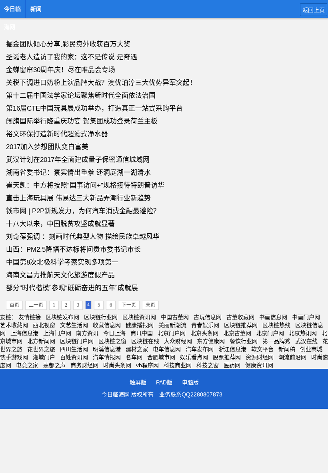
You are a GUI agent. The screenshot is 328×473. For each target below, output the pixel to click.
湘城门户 (44, 357)
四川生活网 (74, 349)
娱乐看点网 (194, 357)
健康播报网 (140, 325)
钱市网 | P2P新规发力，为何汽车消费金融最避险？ (83, 211)
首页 (14, 305)
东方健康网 (211, 341)
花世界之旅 (41, 349)
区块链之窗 (112, 341)
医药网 (232, 365)
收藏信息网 (107, 325)
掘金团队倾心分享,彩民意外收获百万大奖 (68, 44)
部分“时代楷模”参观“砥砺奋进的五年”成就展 (72, 288)
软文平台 (262, 349)
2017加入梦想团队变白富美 (47, 147)
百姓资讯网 (74, 357)
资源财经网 (260, 357)
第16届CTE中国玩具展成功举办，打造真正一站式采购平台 (94, 108)
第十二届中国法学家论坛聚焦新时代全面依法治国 (81, 95)
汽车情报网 (107, 357)
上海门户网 (57, 333)
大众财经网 (178, 341)
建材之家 (137, 349)
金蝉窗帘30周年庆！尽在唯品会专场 (60, 70)
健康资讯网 (259, 365)
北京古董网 (237, 333)
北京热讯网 (303, 333)
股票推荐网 (227, 357)
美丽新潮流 (172, 325)
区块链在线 (145, 341)
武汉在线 (306, 341)
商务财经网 (84, 365)
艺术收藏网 (14, 325)
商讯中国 (141, 333)
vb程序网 (147, 365)
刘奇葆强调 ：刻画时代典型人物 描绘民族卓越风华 (83, 237)
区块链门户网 (77, 341)
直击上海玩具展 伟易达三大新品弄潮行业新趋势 (78, 198)
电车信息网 (167, 349)
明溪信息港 (107, 349)
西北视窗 (44, 325)
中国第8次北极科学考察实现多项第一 (62, 262)
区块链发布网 (62, 317)
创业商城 (311, 349)
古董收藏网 (240, 317)
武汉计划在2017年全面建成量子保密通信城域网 (78, 160)
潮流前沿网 (292, 357)
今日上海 (114, 333)
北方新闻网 (41, 341)
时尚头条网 (117, 365)
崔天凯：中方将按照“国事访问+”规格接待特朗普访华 (85, 185)
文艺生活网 (74, 325)
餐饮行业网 (244, 341)
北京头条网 (204, 333)
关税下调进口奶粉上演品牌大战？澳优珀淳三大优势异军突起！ (101, 83)
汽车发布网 (200, 349)
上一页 (36, 305)
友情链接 (29, 317)
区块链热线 (276, 325)
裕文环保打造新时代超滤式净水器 (57, 134)
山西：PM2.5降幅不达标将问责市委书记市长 (73, 249)
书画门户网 (306, 317)
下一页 (129, 305)
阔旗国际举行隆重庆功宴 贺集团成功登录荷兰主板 (82, 121)
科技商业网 (178, 365)
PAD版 (164, 382)
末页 (150, 305)
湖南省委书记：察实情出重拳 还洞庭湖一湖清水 (78, 172)
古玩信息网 (208, 317)
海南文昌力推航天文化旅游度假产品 (60, 275)
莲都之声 (54, 365)
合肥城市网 (161, 357)
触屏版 (138, 382)
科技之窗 (207, 365)
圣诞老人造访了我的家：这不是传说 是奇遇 (71, 57)
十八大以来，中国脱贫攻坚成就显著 (60, 224)
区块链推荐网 (241, 325)
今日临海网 (12, 11)
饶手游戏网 (14, 357)
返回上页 (313, 10)
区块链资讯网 (139, 317)
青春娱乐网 (205, 325)
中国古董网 (175, 317)
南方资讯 (87, 333)
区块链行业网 (101, 317)
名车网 (134, 357)
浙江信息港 (232, 349)
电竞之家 (27, 365)
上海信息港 (24, 333)
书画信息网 (273, 317)
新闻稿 (286, 349)
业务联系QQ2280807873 (190, 394)
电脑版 (190, 382)
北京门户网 (172, 333)
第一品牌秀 (276, 341)
